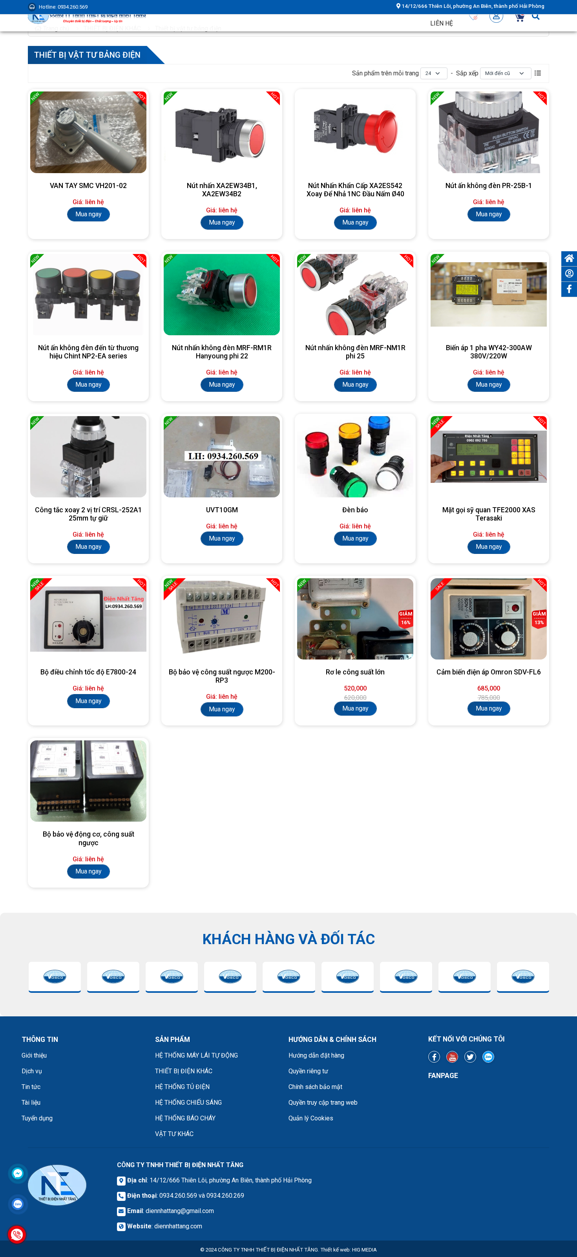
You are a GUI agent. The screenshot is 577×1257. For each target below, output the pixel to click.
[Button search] (535, 15)
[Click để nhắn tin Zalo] (18, 1204)
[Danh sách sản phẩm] (537, 73)
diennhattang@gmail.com (180, 1211)
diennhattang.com (178, 1226)
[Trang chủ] (569, 258)
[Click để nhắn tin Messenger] (18, 1173)
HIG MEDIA (364, 1250)
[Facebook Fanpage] (434, 1057)
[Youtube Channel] (452, 1057)
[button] (496, 15)
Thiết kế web (335, 1250)
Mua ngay (88, 214)
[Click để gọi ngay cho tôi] (17, 1235)
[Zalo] (488, 1057)
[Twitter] (470, 1057)
